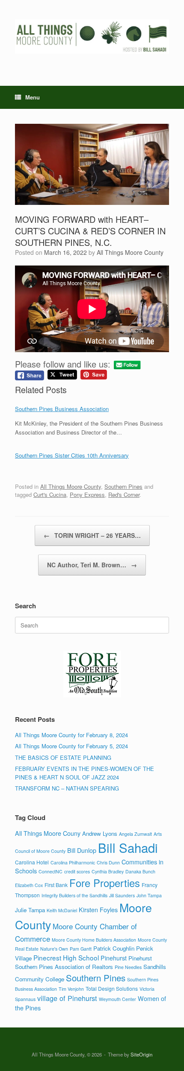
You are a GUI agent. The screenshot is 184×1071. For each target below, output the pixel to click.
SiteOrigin (141, 1054)
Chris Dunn (108, 862)
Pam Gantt (81, 949)
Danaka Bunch (140, 871)
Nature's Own (54, 949)
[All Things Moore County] (92, 36)
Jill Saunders (122, 895)
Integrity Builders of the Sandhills (74, 895)
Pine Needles (128, 967)
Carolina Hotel (32, 862)
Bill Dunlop (81, 850)
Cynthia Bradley (108, 871)
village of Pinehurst (67, 998)
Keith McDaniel (62, 910)
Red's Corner (123, 494)
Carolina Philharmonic (72, 862)
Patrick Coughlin (113, 948)
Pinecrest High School (66, 957)
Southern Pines (123, 486)
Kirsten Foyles (98, 909)
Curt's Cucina (49, 494)
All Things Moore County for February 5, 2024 (71, 746)
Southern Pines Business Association (62, 409)
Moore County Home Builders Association (94, 940)
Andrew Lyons (99, 833)
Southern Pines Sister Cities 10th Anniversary (72, 455)
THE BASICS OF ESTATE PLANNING (63, 757)
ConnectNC (50, 871)
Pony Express (87, 494)
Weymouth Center (117, 999)
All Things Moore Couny (47, 833)
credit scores (77, 871)
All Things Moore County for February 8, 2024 (71, 735)
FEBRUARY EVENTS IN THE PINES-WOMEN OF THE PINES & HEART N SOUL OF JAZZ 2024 (84, 773)
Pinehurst (114, 957)
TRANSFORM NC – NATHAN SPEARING (67, 788)
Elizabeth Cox (29, 885)
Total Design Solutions (112, 988)
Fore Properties (104, 882)
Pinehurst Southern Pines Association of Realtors (83, 962)
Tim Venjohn (71, 989)
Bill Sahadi (128, 847)
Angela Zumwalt (135, 834)
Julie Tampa (30, 910)
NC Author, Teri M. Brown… (92, 564)
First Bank (56, 884)
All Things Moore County (130, 252)
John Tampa (149, 895)
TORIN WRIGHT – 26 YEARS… (92, 535)
